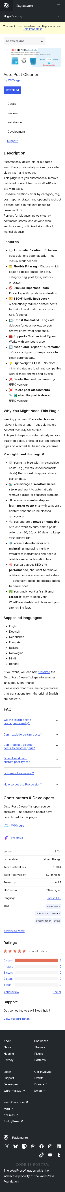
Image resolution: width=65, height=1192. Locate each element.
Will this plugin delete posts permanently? (17, 721)
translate (44, 672)
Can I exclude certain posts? (23, 734)
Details (11, 103)
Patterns (40, 1060)
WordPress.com (16, 1102)
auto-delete (53, 906)
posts (57, 920)
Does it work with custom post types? (17, 760)
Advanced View (14, 931)
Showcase (41, 1041)
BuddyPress (13, 1121)
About (8, 1041)
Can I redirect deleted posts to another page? (19, 746)
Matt (9, 1109)
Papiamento (20, 1137)
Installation (14, 122)
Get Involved (43, 1071)
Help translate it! (32, 28)
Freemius (17, 838)
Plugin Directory (13, 16)
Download (12, 89)
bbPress (11, 1115)
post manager (43, 920)
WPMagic (14, 80)
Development (16, 131)
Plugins (39, 1053)
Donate (41, 1084)
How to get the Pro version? (23, 784)
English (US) (54, 898)
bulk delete (42, 913)
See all (57, 992)
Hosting (9, 1053)
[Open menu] (59, 5)
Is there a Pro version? (19, 773)
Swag (39, 1090)
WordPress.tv (14, 1090)
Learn (7, 1071)
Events (39, 1078)
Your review (11, 992)
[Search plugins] (42, 41)
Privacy (9, 1060)
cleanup (55, 913)
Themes (39, 1047)
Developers (11, 1084)
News (7, 1047)
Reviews (13, 113)
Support (12, 141)
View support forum (17, 1019)
